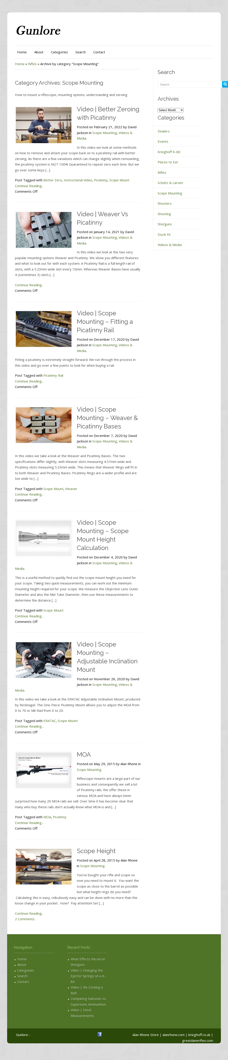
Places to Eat (168, 162)
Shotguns (165, 224)
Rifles (32, 64)
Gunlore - (23, 1034)
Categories (59, 52)
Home (22, 52)
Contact (99, 52)
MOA (84, 754)
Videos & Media (170, 244)
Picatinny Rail (53, 375)
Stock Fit (164, 234)
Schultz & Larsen (170, 182)
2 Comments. (25, 919)
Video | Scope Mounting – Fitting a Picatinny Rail (105, 322)
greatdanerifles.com (197, 1040)
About (38, 52)
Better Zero (52, 180)
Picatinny (101, 180)
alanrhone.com (174, 1034)
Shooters (165, 203)
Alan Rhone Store (145, 1034)
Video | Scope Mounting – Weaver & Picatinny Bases (107, 418)
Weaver (71, 488)
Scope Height (96, 851)
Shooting (164, 214)
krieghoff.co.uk (199, 1034)
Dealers (164, 131)
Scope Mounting (104, 132)
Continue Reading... (29, 186)
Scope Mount (119, 180)
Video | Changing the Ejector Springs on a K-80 (88, 976)
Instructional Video (78, 180)
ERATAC (49, 720)
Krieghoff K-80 (169, 152)
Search (80, 52)
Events (163, 141)
